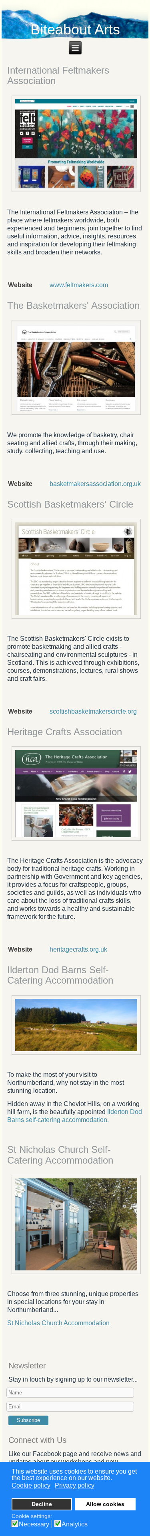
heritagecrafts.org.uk (78, 949)
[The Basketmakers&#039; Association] (76, 414)
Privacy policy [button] (74, 1485)
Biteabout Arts (75, 29)
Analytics (75, 1524)
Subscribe (28, 1420)
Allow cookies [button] (105, 1504)
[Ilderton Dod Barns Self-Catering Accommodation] (76, 1053)
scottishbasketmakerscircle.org (93, 711)
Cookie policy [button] (31, 1485)
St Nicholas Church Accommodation (58, 1323)
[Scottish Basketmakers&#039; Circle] (76, 617)
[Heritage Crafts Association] (76, 839)
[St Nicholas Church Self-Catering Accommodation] (76, 1273)
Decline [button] (42, 1504)
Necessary (34, 1524)
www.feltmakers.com (79, 285)
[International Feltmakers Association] (76, 191)
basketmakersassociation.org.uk (95, 483)
